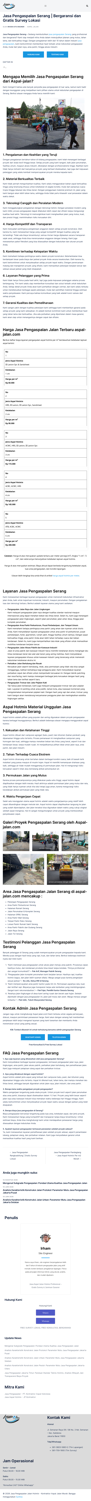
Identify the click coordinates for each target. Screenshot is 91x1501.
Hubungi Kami (33, 54)
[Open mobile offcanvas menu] (45, 5)
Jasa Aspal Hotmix (13, 1397)
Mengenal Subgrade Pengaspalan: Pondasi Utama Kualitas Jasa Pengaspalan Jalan (45, 1183)
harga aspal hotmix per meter (66, 575)
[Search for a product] (87, 6)
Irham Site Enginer (16, 27)
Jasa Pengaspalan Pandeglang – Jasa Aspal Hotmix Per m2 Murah (67, 1155)
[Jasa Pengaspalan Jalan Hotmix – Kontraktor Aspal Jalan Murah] (9, 6)
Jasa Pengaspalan (13, 1394)
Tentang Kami (57, 54)
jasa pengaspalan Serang (60, 34)
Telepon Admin (59, 1037)
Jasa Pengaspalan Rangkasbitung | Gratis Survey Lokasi (23, 1155)
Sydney (19, 1497)
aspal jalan (33, 27)
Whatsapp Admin (33, 1037)
